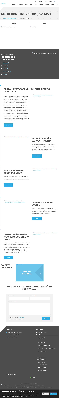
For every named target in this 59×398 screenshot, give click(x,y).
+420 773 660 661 (42, 348)
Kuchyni (5, 66)
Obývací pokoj (6, 71)
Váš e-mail (32, 296)
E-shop (52, 4)
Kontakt (47, 4)
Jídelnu (5, 68)
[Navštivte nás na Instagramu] (56, 1)
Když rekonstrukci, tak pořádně (14, 334)
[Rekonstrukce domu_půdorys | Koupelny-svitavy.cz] (44, 53)
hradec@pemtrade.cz (42, 370)
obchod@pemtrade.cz (42, 351)
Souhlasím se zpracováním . (17, 317)
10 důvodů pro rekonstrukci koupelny (15, 332)
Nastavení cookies (31, 385)
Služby (21, 4)
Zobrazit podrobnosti (23, 396)
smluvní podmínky (42, 387)
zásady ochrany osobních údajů (33, 387)
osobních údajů (21, 317)
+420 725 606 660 (42, 345)
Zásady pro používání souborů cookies (21, 385)
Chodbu (5, 74)
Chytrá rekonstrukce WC (12, 336)
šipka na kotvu (29, 41)
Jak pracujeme (28, 4)
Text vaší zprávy (12, 302)
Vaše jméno (11, 296)
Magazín (41, 4)
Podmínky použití (38, 385)
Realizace (14, 4)
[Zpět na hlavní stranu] (5, 3)
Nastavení (45, 393)
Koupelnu (5, 63)
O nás (35, 4)
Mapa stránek (32, 386)
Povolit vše (53, 393)
